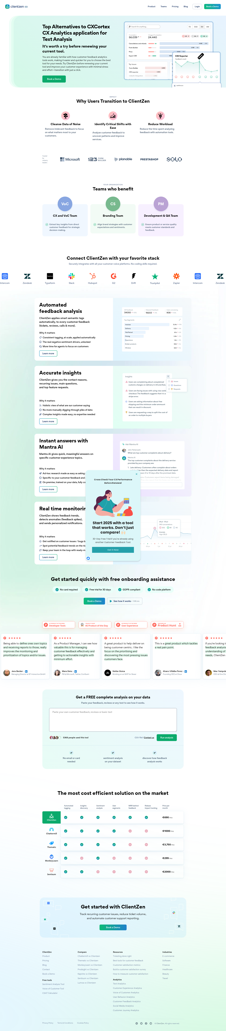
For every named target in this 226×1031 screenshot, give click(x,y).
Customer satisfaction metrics (126, 965)
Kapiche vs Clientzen (87, 974)
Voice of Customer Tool (53, 988)
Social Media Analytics (123, 1006)
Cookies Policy (83, 1023)
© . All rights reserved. (167, 1023)
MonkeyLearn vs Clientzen (90, 965)
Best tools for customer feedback (128, 960)
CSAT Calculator (49, 993)
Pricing (45, 960)
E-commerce (168, 956)
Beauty (165, 974)
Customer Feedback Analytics (127, 1001)
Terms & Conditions (65, 1023)
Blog (44, 965)
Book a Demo (94, 601)
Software (166, 960)
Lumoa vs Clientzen (87, 982)
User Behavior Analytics (124, 997)
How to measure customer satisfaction (130, 974)
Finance (166, 965)
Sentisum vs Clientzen (88, 978)
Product (46, 956)
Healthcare (167, 969)
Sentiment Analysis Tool (53, 984)
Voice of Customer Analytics (126, 992)
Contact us (149, 737)
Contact (46, 969)
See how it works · (127, 601)
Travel (165, 978)
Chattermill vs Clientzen (89, 956)
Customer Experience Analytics (127, 988)
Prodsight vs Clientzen (88, 969)
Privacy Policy (47, 1023)
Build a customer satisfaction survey (129, 969)
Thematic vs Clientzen (88, 960)
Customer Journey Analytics (126, 1010)
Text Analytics (119, 983)
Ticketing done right (122, 956)
